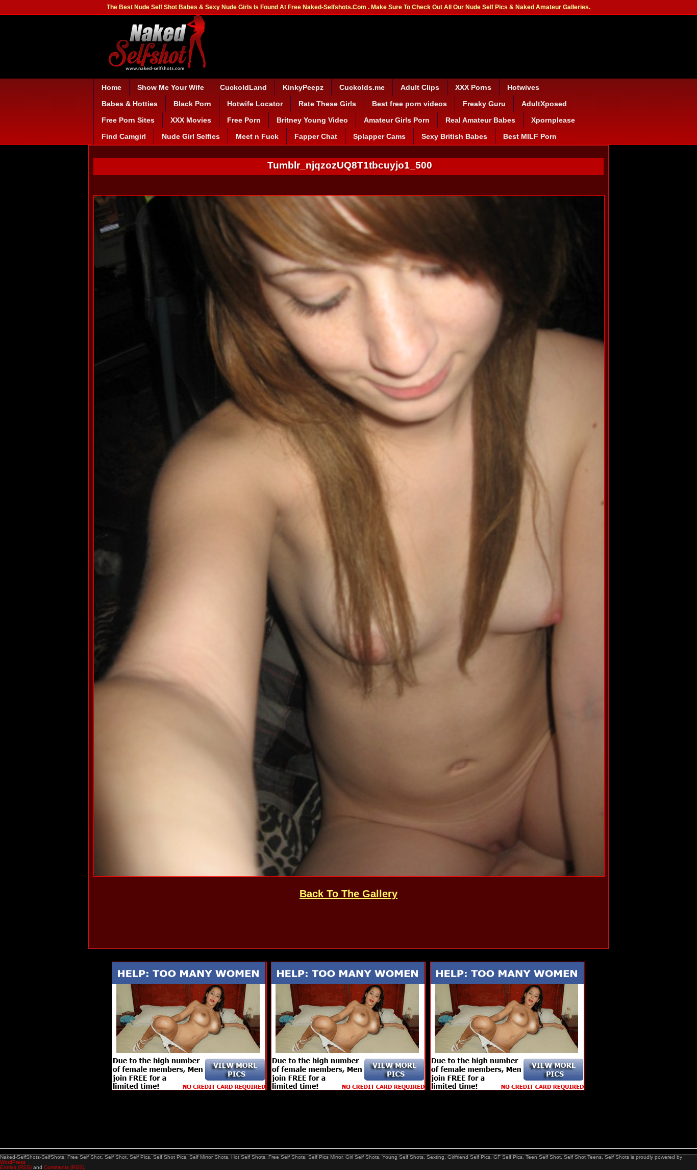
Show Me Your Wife (170, 87)
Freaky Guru (484, 104)
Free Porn (244, 120)
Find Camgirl (124, 136)
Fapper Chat (315, 136)
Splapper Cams (379, 136)
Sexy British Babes (454, 136)
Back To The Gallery (348, 893)
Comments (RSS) (64, 1167)
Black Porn (192, 104)
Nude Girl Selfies (191, 136)
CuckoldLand (243, 87)
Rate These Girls (327, 104)
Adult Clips (420, 87)
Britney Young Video (312, 120)
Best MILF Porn (530, 136)
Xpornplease (553, 120)
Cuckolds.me (362, 87)
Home (111, 87)
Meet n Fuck (257, 136)
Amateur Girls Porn (397, 120)
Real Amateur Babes (480, 120)
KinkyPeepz (303, 87)
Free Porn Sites (128, 120)
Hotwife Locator (255, 104)
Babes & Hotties (130, 104)
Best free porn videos (409, 104)
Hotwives (523, 87)
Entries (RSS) (16, 1167)
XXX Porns (473, 87)
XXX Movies (190, 120)
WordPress (13, 1162)
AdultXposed (544, 104)
